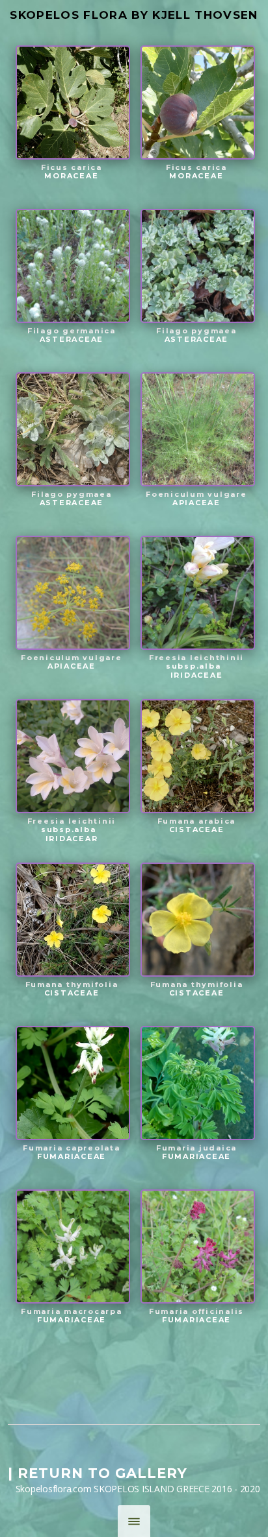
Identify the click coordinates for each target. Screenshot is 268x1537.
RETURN (50, 1473)
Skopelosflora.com (54, 1489)
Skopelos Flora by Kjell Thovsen (134, 14)
